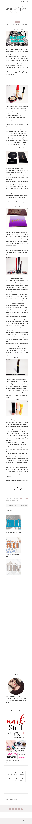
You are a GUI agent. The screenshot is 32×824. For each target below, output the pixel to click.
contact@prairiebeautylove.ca (17, 705)
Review (21, 168)
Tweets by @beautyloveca (12, 799)
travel (7, 500)
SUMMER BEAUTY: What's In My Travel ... (13, 533)
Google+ (16, 780)
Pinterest (9, 780)
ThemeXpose (14, 820)
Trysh (14, 29)
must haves (16, 498)
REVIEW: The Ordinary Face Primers (13, 577)
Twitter (15, 774)
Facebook (22, 774)
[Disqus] (17, 606)
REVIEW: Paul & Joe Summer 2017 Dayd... (12, 555)
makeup (17, 21)
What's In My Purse (13, 500)
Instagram (9, 774)
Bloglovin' (22, 780)
